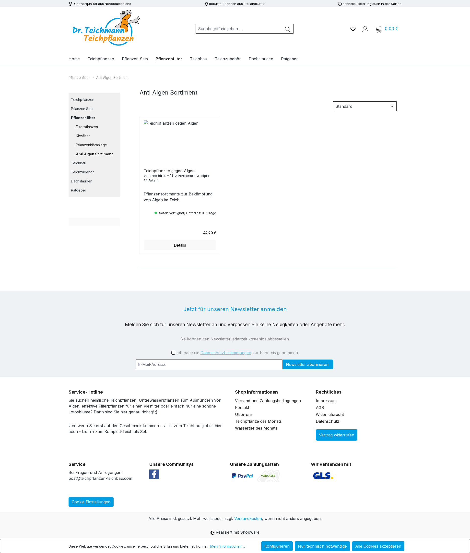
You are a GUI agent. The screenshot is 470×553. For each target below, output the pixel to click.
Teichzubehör (82, 172)
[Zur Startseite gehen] (105, 27)
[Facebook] (154, 474)
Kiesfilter (83, 136)
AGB (320, 407)
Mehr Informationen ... (227, 546)
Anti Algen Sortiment (94, 154)
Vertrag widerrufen (336, 435)
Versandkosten (248, 518)
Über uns (244, 414)
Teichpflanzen (82, 99)
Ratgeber (78, 190)
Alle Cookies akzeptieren (378, 546)
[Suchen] (288, 29)
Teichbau (78, 163)
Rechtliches (328, 392)
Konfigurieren (277, 546)
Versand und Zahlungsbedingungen (268, 400)
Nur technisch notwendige (322, 546)
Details (180, 245)
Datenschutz (327, 421)
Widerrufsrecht (330, 414)
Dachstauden (81, 181)
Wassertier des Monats (256, 428)
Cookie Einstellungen (91, 501)
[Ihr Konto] (365, 29)
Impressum (326, 400)
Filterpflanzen (87, 127)
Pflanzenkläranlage (91, 145)
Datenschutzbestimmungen (225, 352)
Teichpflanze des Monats (258, 421)
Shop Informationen (256, 392)
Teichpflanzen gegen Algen (169, 170)
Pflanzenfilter (83, 118)
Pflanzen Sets (82, 109)
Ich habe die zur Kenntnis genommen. (237, 352)
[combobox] (239, 29)
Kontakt (242, 407)
